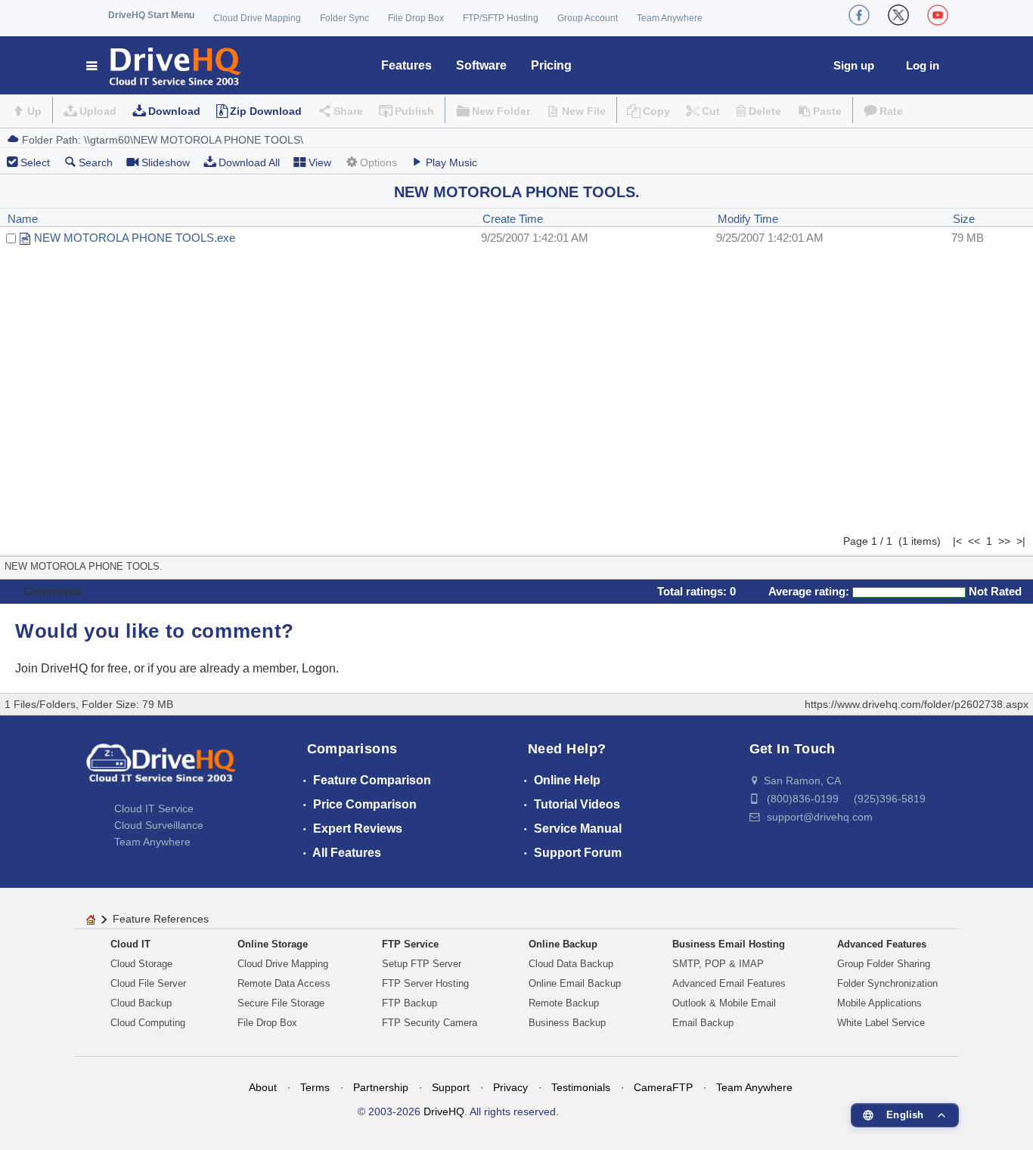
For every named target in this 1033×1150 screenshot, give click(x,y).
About (263, 1087)
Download (174, 111)
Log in (922, 65)
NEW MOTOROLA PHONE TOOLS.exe (134, 237)
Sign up (853, 65)
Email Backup (703, 1022)
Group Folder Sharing (883, 963)
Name (23, 218)
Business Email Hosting (728, 944)
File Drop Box (416, 18)
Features (406, 65)
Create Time (512, 218)
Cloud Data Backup (571, 963)
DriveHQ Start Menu (151, 15)
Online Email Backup (575, 983)
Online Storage (272, 944)
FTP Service (410, 944)
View (320, 162)
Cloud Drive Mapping (257, 18)
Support (451, 1087)
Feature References (161, 919)
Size (964, 218)
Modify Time (748, 218)
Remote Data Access (283, 983)
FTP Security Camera (429, 1022)
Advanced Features (881, 944)
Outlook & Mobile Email (724, 1003)
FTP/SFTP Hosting (500, 18)
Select (35, 162)
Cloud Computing (147, 1022)
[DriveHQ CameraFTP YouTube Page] (938, 15)
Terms (315, 1087)
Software (481, 65)
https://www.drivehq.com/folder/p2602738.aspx (916, 704)
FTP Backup (409, 1003)
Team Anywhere (670, 18)
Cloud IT (130, 944)
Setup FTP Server (421, 963)
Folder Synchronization (887, 983)
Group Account (587, 18)
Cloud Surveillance (158, 825)
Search (96, 162)
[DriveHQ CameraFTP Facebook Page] (859, 15)
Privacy (510, 1087)
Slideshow (165, 162)
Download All (249, 162)
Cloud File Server (148, 983)
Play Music (451, 162)
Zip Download (266, 111)
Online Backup (563, 944)
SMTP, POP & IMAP (718, 963)
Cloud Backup (141, 1003)
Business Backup (567, 1022)
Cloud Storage (141, 963)
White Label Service (881, 1022)
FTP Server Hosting (425, 983)
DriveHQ (443, 1111)
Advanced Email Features (729, 983)
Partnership (380, 1087)
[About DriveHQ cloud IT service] (161, 770)
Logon (319, 668)
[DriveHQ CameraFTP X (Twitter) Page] (898, 15)
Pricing (551, 65)
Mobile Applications (879, 1003)
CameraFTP (663, 1087)
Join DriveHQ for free (71, 668)
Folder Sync (344, 18)
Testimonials (580, 1087)
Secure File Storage (280, 1003)
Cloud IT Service (154, 808)
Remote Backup (564, 1003)
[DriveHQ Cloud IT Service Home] (164, 65)
